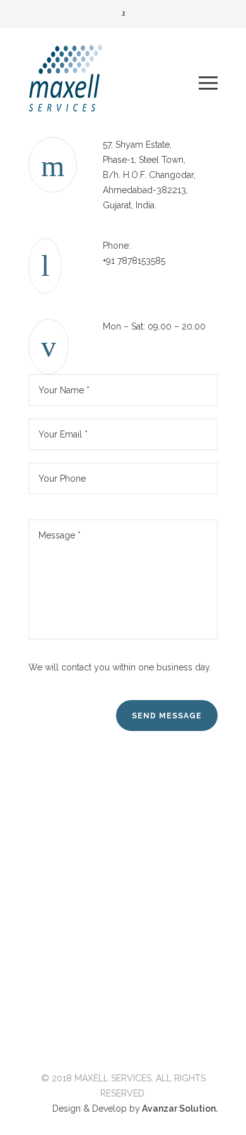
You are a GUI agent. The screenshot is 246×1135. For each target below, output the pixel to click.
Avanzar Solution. (179, 1108)
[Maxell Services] (113, 83)
